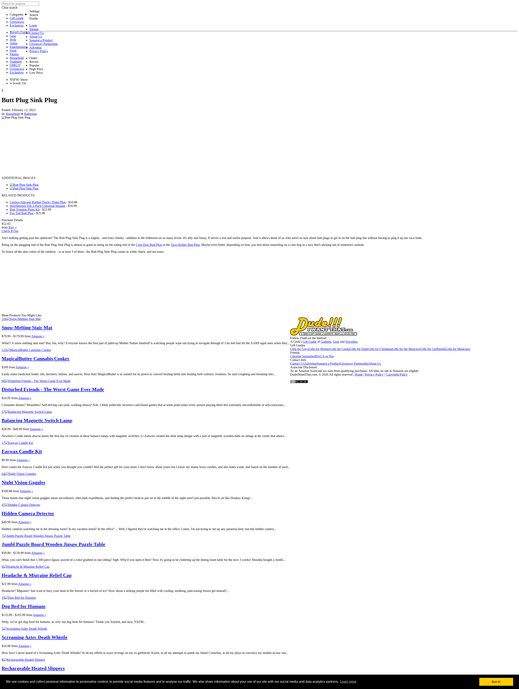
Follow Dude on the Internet (308, 338)
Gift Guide (17, 18)
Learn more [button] (348, 681)
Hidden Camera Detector (28, 513)
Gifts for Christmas (380, 349)
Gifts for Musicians (458, 349)
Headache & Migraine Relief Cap (37, 575)
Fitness (14, 54)
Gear (13, 36)
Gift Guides (297, 345)
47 (3, 505)
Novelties (351, 341)
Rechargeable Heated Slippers (33, 668)
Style (13, 39)
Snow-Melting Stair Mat (27, 327)
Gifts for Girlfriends (433, 349)
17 (3, 443)
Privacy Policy (38, 51)
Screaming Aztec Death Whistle (35, 637)
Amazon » (38, 336)
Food (13, 50)
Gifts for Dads (359, 349)
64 (3, 474)
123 (4, 350)
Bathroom (30, 114)
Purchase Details (12, 220)
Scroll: (15, 83)
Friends (295, 352)
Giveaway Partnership (43, 44)
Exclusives (17, 25)
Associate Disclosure (303, 367)
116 (4, 319)
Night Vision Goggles (23, 482)
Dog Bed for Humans (23, 606)
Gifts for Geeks (340, 349)
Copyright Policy (397, 374)
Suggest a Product (41, 40)
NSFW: (14, 79)
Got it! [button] (496, 681)
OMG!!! (15, 65)
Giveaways (17, 22)
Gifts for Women (319, 349)
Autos (13, 43)
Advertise (35, 47)
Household (17, 58)
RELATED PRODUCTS (18, 195)
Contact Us (36, 33)
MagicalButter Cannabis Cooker (36, 358)
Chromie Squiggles (302, 356)
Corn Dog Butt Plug (149, 244)
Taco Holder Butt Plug (185, 244)
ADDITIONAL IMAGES (18, 178)
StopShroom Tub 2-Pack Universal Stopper (37, 206)
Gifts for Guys (299, 349)
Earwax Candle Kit (22, 451)
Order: (33, 58)
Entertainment (19, 47)
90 (3, 381)
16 (3, 597)
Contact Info (298, 360)
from (28, 336)
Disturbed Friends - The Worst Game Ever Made (53, 389)
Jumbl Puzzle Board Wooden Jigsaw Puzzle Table (53, 544)
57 (3, 412)
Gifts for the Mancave (406, 349)
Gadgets (326, 341)
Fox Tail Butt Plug (21, 213)
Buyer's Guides (19, 32)
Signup (34, 29)
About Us (35, 36)
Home (359, 374)
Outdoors (16, 61)
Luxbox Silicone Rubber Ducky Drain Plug (38, 202)
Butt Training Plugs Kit (25, 209)
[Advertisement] (123, 147)
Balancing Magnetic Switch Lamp (37, 420)
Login (33, 25)
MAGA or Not (324, 356)
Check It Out (10, 231)
